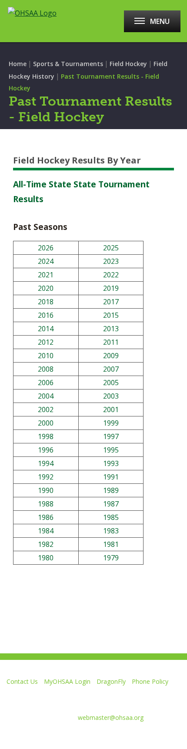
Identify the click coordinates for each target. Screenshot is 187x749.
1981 (111, 544)
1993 (111, 463)
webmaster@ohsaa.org (111, 717)
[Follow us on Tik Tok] (131, 739)
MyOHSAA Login (67, 681)
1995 (111, 450)
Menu (160, 21)
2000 (45, 423)
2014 (45, 328)
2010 (45, 355)
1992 (45, 477)
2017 (111, 301)
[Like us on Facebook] (11, 739)
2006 (45, 382)
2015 (111, 315)
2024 (45, 261)
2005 (111, 382)
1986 (45, 517)
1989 (111, 490)
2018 (45, 301)
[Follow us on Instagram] (100, 739)
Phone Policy (150, 681)
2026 (45, 248)
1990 (45, 490)
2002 (45, 409)
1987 (111, 504)
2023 (111, 261)
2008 (45, 369)
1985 (111, 517)
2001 (111, 409)
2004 (45, 396)
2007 (111, 369)
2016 (45, 315)
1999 (111, 423)
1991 (111, 477)
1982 (45, 544)
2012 (45, 342)
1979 (111, 558)
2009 (111, 355)
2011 (111, 342)
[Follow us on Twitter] (38, 739)
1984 (45, 531)
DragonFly (111, 681)
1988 (45, 504)
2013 (111, 328)
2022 (111, 275)
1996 (45, 450)
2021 (45, 275)
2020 (45, 288)
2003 (111, 396)
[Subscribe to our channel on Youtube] (69, 739)
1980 (45, 558)
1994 (45, 463)
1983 (111, 531)
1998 (45, 436)
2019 (111, 288)
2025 (111, 248)
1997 (111, 436)
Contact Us (22, 681)
